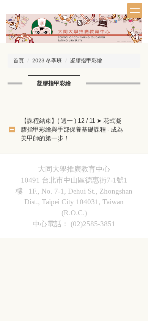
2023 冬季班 (47, 60)
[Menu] (134, 10)
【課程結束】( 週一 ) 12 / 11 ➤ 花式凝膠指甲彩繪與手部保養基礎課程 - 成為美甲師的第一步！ (72, 129)
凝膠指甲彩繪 (86, 60)
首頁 (18, 60)
